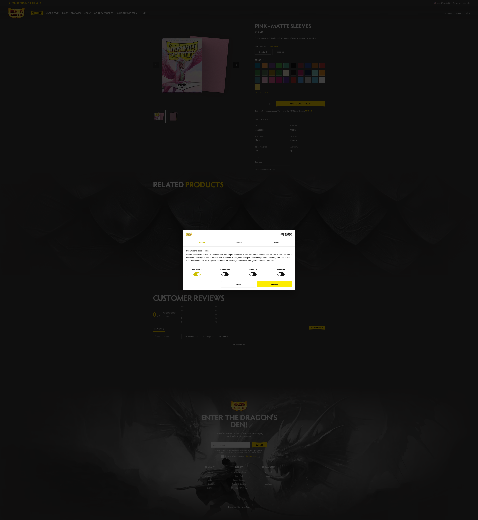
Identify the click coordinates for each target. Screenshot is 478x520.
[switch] (225, 274)
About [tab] (276, 243)
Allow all (274, 284)
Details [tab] (239, 243)
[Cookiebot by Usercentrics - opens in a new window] (281, 234)
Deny (238, 284)
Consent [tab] (201, 243)
